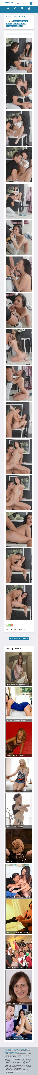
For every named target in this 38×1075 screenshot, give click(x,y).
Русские (9, 23)
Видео (29, 11)
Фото (22, 11)
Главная (8, 11)
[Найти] (31, 3)
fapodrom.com (10, 3)
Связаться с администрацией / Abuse (16, 1049)
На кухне (25, 21)
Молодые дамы (11, 26)
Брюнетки (17, 21)
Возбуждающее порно (12, 1052)
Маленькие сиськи (19, 23)
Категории (15, 11)
